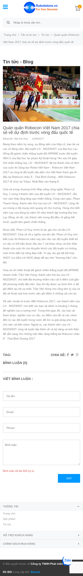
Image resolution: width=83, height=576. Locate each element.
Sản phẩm (9, 518)
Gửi (69, 478)
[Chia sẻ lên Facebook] (68, 355)
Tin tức (45, 34)
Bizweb (35, 571)
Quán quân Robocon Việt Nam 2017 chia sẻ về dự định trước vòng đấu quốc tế (41, 130)
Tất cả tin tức (29, 34)
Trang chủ (9, 513)
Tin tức (7, 524)
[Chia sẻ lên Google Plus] (77, 355)
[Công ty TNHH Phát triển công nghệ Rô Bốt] (38, 7)
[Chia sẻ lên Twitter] (72, 355)
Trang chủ (10, 34)
